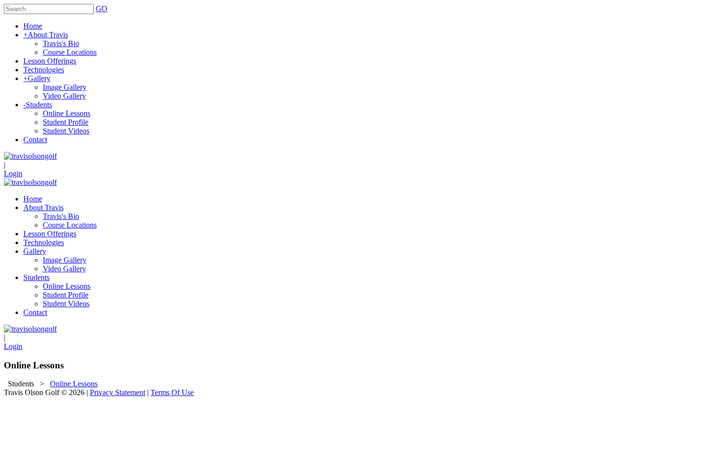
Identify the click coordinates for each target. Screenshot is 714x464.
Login (13, 173)
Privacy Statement (117, 392)
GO (101, 8)
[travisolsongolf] (30, 156)
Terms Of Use (172, 392)
